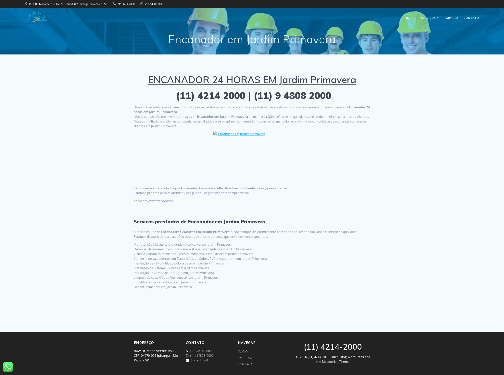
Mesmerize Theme (335, 361)
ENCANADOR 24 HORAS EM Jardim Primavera (252, 80)
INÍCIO (411, 18)
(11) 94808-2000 (154, 4)
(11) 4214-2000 (126, 4)
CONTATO (471, 18)
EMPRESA (451, 18)
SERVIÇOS (428, 18)
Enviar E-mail (198, 360)
